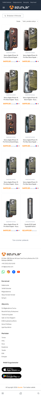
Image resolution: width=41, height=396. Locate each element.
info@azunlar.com (7, 267)
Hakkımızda (5, 285)
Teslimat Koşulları (7, 315)
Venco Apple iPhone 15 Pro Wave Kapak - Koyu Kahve (11, 183)
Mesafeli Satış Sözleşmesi (10, 311)
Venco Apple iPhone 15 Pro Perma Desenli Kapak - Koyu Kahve (11, 141)
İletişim (4, 298)
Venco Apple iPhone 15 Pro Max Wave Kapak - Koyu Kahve (30, 141)
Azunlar (20, 387)
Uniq (3, 341)
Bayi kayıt (33, 2)
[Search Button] (38, 393)
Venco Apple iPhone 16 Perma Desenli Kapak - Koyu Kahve (11, 56)
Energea (4, 357)
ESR (3, 353)
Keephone (5, 347)
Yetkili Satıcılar (6, 2)
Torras (4, 337)
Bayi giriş (26, 2)
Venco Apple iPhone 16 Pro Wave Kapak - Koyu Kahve (11, 99)
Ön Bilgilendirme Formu (9, 308)
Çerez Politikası (6, 324)
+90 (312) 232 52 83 (8, 263)
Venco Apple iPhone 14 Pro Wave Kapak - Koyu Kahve (11, 226)
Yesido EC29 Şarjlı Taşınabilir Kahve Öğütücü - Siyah (30, 226)
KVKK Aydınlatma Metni (9, 321)
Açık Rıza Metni (6, 327)
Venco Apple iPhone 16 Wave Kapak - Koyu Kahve (30, 99)
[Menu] (4, 7)
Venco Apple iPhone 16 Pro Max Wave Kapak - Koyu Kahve (30, 56)
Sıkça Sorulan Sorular (8, 295)
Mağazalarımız (17, 2)
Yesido (4, 350)
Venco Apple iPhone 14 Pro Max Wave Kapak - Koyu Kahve (30, 183)
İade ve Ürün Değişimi (8, 318)
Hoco (3, 344)
